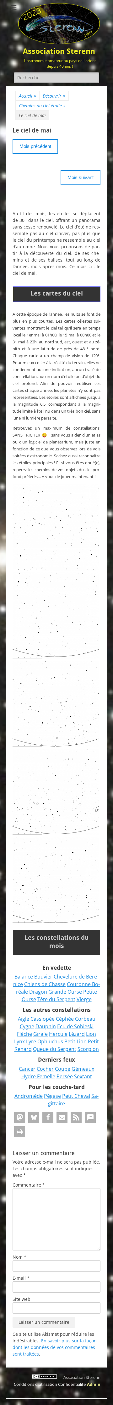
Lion (91, 1033)
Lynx (19, 1041)
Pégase (52, 1095)
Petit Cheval (76, 1095)
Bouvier (43, 976)
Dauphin (45, 1026)
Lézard (77, 1033)
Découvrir (54, 96)
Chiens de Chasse (45, 984)
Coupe (62, 1068)
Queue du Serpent (54, 1049)
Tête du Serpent (56, 999)
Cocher (45, 1068)
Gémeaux (83, 1068)
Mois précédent (35, 146)
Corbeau (85, 1018)
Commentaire (29, 1185)
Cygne (27, 1026)
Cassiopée (42, 1018)
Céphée (65, 1018)
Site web (21, 1299)
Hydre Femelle (38, 1076)
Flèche (24, 1033)
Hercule (58, 1033)
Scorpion (88, 1049)
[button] (19, 1117)
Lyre (31, 1041)
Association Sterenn (59, 51)
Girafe (40, 1033)
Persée (64, 1076)
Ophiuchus (50, 1041)
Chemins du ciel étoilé (42, 106)
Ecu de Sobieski (75, 1026)
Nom (19, 1257)
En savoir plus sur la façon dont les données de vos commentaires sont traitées (55, 1347)
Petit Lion (76, 1041)
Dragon (38, 991)
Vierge (84, 999)
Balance (23, 976)
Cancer (27, 1068)
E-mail (21, 1278)
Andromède (28, 1095)
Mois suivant (80, 177)
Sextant (83, 1076)
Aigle (23, 1018)
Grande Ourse (65, 991)
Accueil (27, 96)
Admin (93, 1384)
